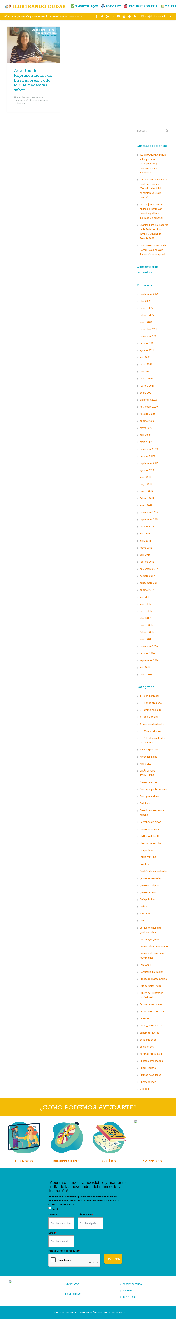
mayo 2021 (146, 364)
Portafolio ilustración (151, 971)
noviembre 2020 (149, 406)
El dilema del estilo (150, 836)
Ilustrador (145, 913)
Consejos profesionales (153, 789)
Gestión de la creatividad (153, 871)
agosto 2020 (147, 420)
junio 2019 (145, 477)
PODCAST (145, 964)
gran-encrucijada (149, 885)
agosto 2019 (147, 470)
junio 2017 (145, 604)
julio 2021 (145, 357)
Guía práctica (147, 899)
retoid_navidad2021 (151, 1025)
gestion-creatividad (150, 878)
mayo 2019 (146, 484)
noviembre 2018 (149, 512)
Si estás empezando (151, 1060)
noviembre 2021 (149, 336)
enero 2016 (146, 674)
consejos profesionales (25, 100)
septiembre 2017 (149, 582)
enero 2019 (146, 505)
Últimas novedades (150, 1075)
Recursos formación (151, 1004)
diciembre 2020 (148, 399)
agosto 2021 (147, 350)
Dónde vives (85, 1214)
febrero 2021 (147, 385)
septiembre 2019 (149, 463)
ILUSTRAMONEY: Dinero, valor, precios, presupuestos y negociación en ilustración (153, 163)
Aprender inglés (148, 756)
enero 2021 (146, 392)
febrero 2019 (147, 498)
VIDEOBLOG (146, 1089)
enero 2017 (146, 639)
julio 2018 (145, 533)
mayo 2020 (146, 427)
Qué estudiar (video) (151, 985)
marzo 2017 (146, 625)
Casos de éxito (148, 782)
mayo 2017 (146, 611)
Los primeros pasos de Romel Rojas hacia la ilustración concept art (153, 250)
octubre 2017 (147, 575)
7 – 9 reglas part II (150, 749)
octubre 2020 (147, 413)
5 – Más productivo (151, 731)
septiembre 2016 (149, 660)
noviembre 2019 (149, 449)
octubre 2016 (147, 653)
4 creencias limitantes (152, 724)
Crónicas (145, 803)
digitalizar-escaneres (151, 829)
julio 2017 (145, 597)
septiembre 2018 (149, 519)
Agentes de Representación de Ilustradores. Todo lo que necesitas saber (33, 80)
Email (52, 1232)
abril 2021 (145, 371)
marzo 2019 (146, 491)
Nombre (53, 1214)
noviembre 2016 (149, 646)
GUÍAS (143, 906)
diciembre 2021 (148, 329)
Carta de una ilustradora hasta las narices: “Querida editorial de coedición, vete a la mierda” (153, 188)
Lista (142, 920)
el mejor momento (150, 843)
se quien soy (147, 1046)
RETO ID (144, 1018)
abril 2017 (145, 618)
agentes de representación (30, 97)
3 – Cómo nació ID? (151, 709)
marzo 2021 (146, 378)
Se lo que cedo (148, 1039)
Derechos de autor (150, 822)
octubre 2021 (147, 343)
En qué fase (146, 850)
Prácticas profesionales (153, 978)
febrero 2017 (147, 632)
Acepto (55, 1209)
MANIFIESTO (129, 1290)
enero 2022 (146, 322)
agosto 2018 (147, 526)
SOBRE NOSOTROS (132, 1284)
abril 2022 (145, 301)
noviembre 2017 (149, 568)
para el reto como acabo (154, 946)
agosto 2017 (147, 590)
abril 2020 (145, 435)
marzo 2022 (146, 308)
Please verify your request (64, 1250)
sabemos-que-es (149, 1032)
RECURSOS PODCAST (152, 1011)
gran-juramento (148, 892)
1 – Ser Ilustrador (149, 695)
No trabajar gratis (149, 939)
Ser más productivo (151, 1053)
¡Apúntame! (113, 1258)
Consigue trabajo (149, 796)
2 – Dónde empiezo (151, 702)
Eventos (144, 864)
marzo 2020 (146, 442)
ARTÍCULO (145, 763)
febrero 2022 (147, 315)
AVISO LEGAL (129, 1297)
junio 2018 (145, 540)
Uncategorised (148, 1082)
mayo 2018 (146, 547)
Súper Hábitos (148, 1067)
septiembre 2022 (149, 294)
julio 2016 (145, 667)
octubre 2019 (147, 456)
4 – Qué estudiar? (150, 717)
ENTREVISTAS (148, 857)
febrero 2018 (147, 561)
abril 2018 (145, 554)
